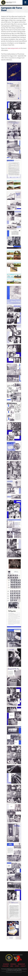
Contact (23, 966)
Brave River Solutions (17, 972)
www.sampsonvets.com (14, 48)
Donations (5, 966)
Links (11, 966)
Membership (21, 964)
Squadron (6, 964)
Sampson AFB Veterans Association (8, 2)
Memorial (13, 964)
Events (17, 966)
